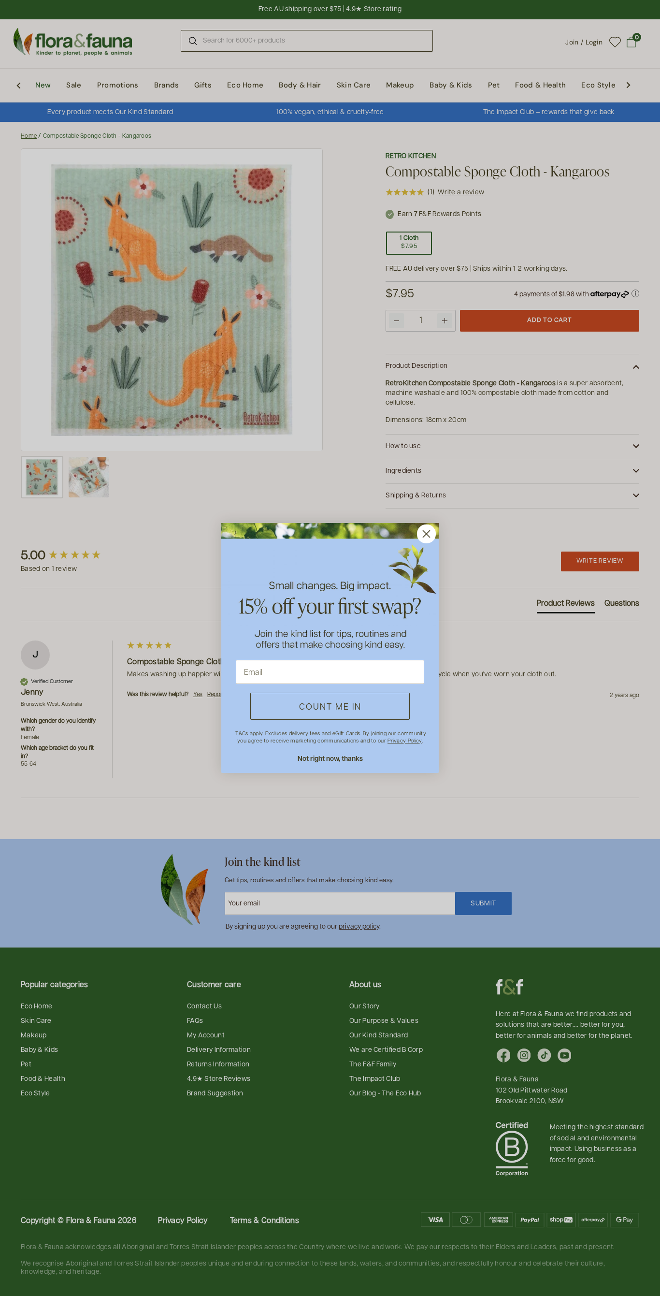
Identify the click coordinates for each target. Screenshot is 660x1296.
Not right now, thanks (330, 758)
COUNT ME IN (330, 706)
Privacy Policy (404, 740)
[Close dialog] (426, 533)
